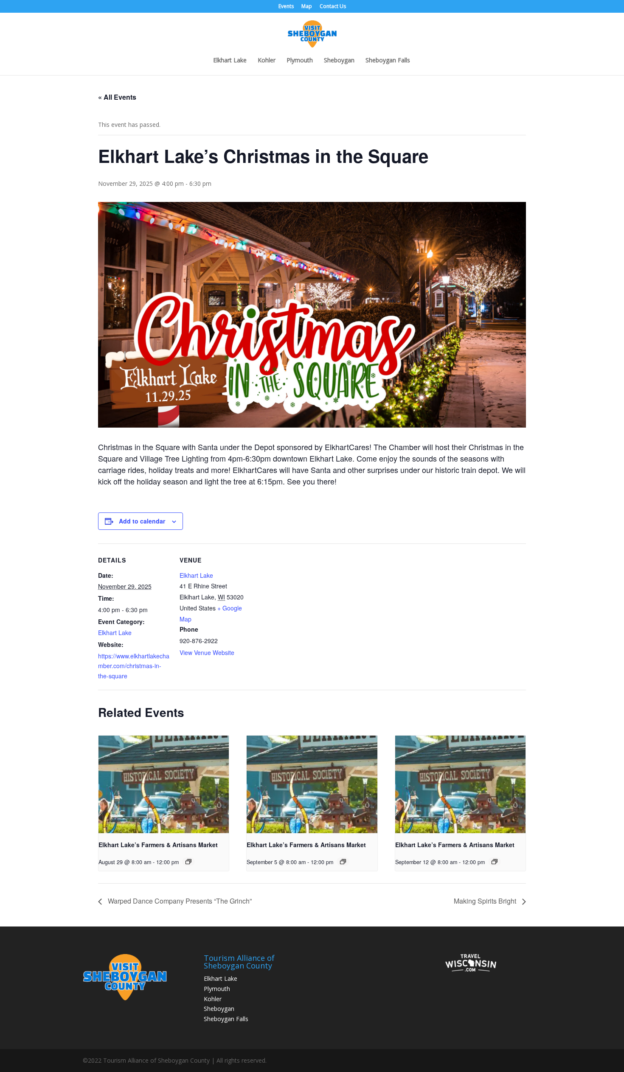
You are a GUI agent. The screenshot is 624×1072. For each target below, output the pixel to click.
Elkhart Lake (230, 60)
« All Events (117, 97)
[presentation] (163, 784)
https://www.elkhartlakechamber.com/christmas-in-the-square (133, 666)
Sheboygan (339, 60)
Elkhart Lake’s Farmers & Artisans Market (158, 844)
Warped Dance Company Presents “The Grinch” (179, 901)
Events (286, 7)
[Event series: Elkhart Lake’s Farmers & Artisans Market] (188, 861)
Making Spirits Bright (486, 901)
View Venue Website (207, 652)
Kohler (266, 60)
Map (306, 7)
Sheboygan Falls (387, 60)
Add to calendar (142, 521)
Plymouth (300, 60)
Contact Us (333, 7)
